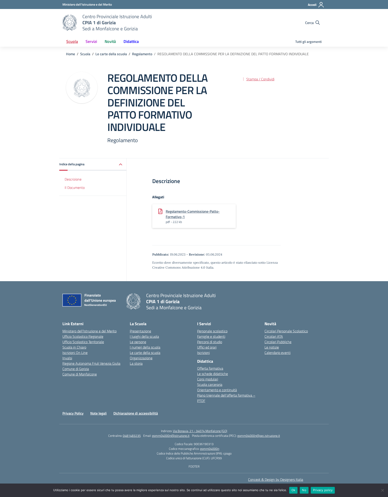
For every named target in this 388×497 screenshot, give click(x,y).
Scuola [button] (72, 41)
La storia (136, 363)
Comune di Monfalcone (79, 374)
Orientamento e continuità (217, 390)
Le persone (138, 342)
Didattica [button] (131, 41)
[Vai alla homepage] (69, 23)
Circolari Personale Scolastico (286, 331)
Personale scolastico (212, 331)
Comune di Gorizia (75, 368)
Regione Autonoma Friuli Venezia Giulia (91, 363)
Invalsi (67, 358)
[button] (93, 164)
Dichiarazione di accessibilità (135, 413)
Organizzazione (141, 358)
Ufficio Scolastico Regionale (82, 336)
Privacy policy (323, 490)
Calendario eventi (278, 352)
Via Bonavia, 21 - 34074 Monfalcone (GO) (200, 431)
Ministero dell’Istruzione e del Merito (89, 331)
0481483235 (132, 435)
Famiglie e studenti (211, 336)
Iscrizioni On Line (75, 352)
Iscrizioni (203, 352)
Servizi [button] (91, 41)
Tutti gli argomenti (308, 41)
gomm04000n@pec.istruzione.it (258, 435)
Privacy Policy (73, 413)
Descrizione (73, 179)
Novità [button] (110, 41)
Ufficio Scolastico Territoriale (83, 342)
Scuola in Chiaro (74, 347)
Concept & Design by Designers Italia (275, 479)
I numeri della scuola (145, 347)
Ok (293, 490)
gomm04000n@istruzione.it (171, 435)
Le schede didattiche (212, 373)
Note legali (98, 413)
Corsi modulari (207, 379)
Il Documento (75, 187)
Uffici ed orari (206, 347)
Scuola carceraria (209, 384)
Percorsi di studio (209, 342)
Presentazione (140, 331)
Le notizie (272, 347)
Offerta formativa (210, 368)
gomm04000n (209, 448)
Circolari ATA (274, 336)
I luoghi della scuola (144, 336)
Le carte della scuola (145, 352)
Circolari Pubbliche (278, 342)
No (304, 490)
